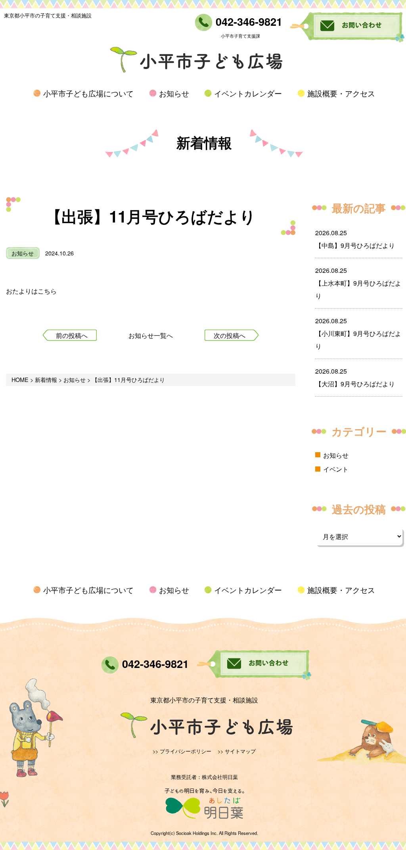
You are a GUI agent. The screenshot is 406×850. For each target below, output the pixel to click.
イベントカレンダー (248, 93)
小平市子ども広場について (88, 93)
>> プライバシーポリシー (182, 751)
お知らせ (174, 93)
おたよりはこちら (31, 290)
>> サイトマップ (237, 751)
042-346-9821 (247, 21)
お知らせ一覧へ (150, 335)
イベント (336, 469)
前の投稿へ (72, 335)
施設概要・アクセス (341, 93)
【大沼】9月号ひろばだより (355, 383)
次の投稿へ (229, 335)
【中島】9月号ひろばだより (355, 245)
